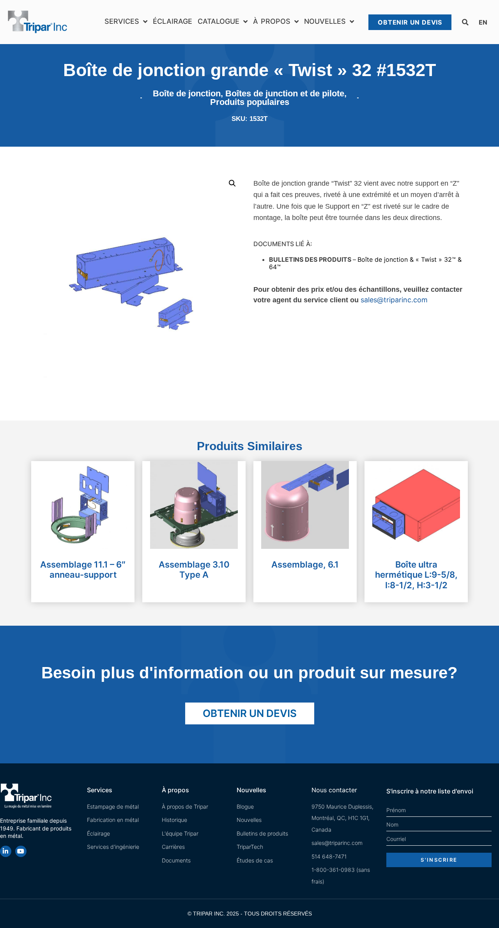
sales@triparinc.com (394, 300)
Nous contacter (334, 790)
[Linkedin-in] (5, 851)
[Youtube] (21, 851)
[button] (465, 22)
